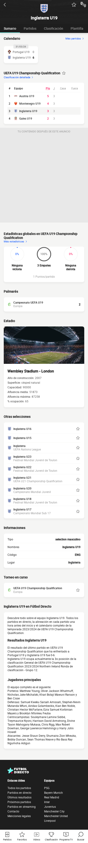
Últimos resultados (19, 797)
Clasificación (53, 28)
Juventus (50, 806)
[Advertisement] (44, 179)
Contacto (13, 811)
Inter (47, 802)
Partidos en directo (19, 792)
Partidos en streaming (22, 806)
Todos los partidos (19, 788)
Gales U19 (25, 118)
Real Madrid (51, 797)
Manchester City (54, 811)
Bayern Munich (53, 792)
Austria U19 (26, 96)
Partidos (30, 28)
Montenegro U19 (30, 103)
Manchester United (56, 816)
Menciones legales (19, 816)
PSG (47, 788)
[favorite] (74, 4)
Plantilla (77, 28)
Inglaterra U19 (28, 111)
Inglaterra (74, 562)
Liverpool (50, 820)
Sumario (10, 28)
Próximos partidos (19, 802)
